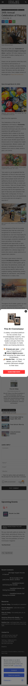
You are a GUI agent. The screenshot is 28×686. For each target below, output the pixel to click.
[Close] (26, 311)
